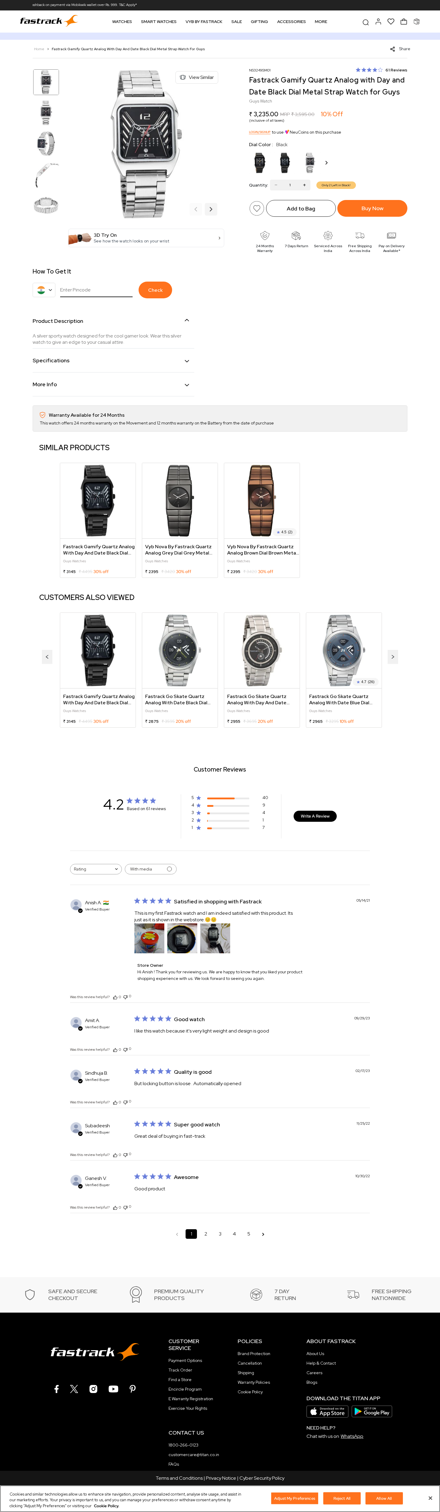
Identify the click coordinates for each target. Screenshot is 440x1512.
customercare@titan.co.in (194, 1454)
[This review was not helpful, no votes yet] (125, 996)
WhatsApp (352, 1436)
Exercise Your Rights (188, 1408)
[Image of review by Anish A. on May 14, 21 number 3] (215, 938)
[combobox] (96, 869)
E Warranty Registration (191, 1398)
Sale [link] (236, 21)
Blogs (312, 1382)
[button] (146, 238)
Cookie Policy (250, 1392)
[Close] (430, 1498)
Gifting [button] (259, 21)
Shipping (246, 1372)
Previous (195, 209)
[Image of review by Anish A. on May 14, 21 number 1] (149, 938)
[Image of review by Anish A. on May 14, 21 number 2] (182, 938)
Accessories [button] (291, 21)
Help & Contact (321, 1363)
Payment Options (185, 1360)
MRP (285, 114)
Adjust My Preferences (294, 1498)
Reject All (342, 1498)
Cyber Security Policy (261, 1478)
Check (155, 290)
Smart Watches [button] (159, 21)
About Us (315, 1353)
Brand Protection (254, 1353)
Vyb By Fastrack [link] (204, 21)
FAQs (174, 1464)
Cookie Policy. (106, 1505)
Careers (314, 1372)
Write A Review (315, 816)
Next (211, 209)
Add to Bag (301, 208)
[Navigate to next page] (263, 1234)
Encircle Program (185, 1389)
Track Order (180, 1370)
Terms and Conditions (179, 1478)
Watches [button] (122, 21)
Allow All (384, 1498)
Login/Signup (260, 132)
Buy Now (372, 208)
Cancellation (250, 1363)
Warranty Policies (254, 1382)
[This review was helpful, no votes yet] (115, 997)
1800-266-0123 (183, 1445)
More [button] (321, 21)
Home (39, 49)
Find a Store (180, 1379)
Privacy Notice (221, 1478)
